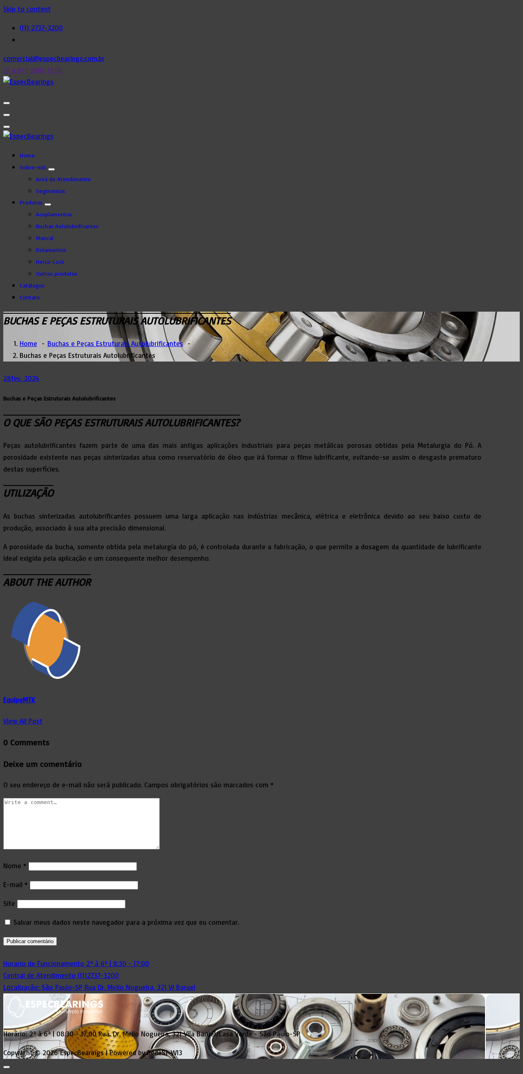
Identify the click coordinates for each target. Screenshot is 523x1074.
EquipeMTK (19, 699)
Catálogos (32, 285)
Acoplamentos (54, 214)
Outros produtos (56, 273)
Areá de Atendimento (63, 178)
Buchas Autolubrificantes (67, 225)
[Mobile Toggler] (51, 169)
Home (27, 155)
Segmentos (50, 190)
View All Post (22, 721)
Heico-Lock (50, 261)
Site (9, 903)
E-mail (15, 884)
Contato (30, 297)
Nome (15, 865)
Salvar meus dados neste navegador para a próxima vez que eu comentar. (126, 922)
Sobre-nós (33, 167)
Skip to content (27, 8)
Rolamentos (51, 249)
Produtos (31, 202)
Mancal (45, 237)
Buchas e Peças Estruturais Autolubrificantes (115, 343)
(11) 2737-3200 (41, 27)
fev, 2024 (21, 378)
